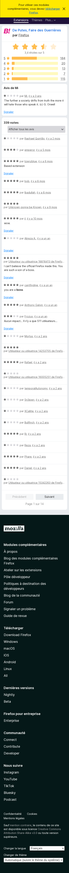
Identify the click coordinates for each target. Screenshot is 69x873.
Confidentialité (13, 813)
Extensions (21, 20)
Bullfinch (29, 422)
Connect (10, 740)
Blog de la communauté (22, 595)
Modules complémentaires (25, 545)
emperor (29, 149)
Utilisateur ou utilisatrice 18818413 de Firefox (36, 261)
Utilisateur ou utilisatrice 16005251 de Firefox (36, 376)
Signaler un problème (20, 609)
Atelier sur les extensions (23, 570)
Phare (28, 456)
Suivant (49, 497)
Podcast (10, 799)
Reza (27, 445)
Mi (25, 95)
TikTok (9, 786)
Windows (11, 642)
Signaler (9, 111)
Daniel (28, 468)
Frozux (28, 316)
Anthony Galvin (33, 305)
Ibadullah (29, 192)
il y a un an (43, 238)
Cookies (32, 813)
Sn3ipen (29, 399)
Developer (11, 753)
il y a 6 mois (45, 161)
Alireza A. (30, 238)
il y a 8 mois (38, 181)
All (6, 676)
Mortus (28, 336)
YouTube (10, 779)
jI (25, 218)
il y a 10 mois (35, 218)
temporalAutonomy (36, 388)
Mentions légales (14, 818)
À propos (10, 551)
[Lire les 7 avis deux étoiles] (35, 73)
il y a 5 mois (43, 149)
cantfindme (31, 285)
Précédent (19, 497)
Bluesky (10, 793)
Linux (8, 669)
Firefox (23, 35)
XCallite (29, 411)
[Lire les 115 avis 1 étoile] (35, 78)
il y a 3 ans (35, 95)
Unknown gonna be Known (24, 207)
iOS (6, 655)
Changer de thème (15, 854)
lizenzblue (30, 161)
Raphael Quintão (34, 138)
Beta (7, 701)
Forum (8, 602)
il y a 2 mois (53, 138)
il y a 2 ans (40, 336)
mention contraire (20, 825)
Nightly (9, 695)
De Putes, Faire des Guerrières (37, 30)
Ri (25, 433)
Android (10, 662)
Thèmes (36, 20)
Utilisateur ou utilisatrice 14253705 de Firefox (36, 350)
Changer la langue (15, 848)
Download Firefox (17, 635)
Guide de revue (15, 616)
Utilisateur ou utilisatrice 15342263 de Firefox (36, 482)
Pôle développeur (17, 577)
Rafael (28, 362)
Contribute (12, 746)
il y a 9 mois (50, 207)
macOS (9, 648)
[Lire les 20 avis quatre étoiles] (35, 63)
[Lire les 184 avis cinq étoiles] (35, 58)
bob (26, 181)
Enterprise (11, 720)
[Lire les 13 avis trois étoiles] (35, 68)
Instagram (11, 772)
